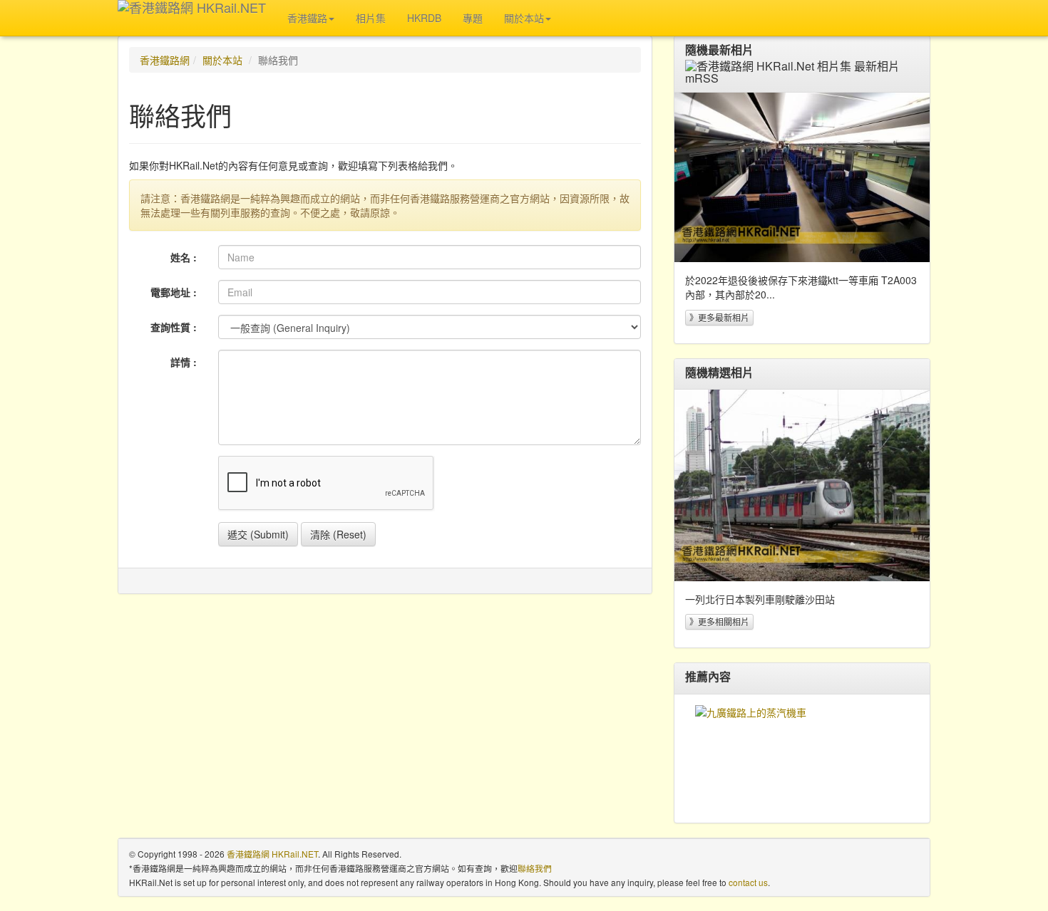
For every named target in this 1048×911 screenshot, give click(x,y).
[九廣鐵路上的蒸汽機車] (802, 758)
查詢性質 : (173, 327)
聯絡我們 (535, 868)
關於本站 (222, 60)
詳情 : (183, 362)
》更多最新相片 (719, 317)
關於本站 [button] (524, 18)
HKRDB (424, 18)
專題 (473, 18)
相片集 (371, 18)
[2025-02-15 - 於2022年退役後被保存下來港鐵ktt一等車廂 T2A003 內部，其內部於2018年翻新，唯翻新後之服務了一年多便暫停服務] (802, 178)
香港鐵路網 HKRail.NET (272, 854)
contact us (748, 882)
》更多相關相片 (719, 621)
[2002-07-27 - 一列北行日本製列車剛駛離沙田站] (802, 485)
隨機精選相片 (719, 372)
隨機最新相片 (719, 49)
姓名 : (183, 257)
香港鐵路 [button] (307, 18)
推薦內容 (708, 676)
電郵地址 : (173, 292)
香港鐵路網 (165, 60)
